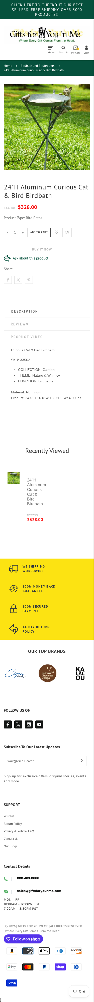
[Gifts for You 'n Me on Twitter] (18, 724)
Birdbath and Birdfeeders (37, 66)
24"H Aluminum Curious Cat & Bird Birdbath (34, 70)
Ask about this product (30, 258)
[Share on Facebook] (8, 280)
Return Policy (13, 824)
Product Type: (14, 217)
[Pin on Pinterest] (29, 280)
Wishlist (9, 816)
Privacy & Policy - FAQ (19, 831)
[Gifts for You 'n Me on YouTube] (39, 724)
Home (8, 66)
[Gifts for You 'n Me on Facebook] (8, 724)
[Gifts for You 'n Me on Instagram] (29, 724)
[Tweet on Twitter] (18, 280)
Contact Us (11, 839)
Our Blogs (10, 846)
